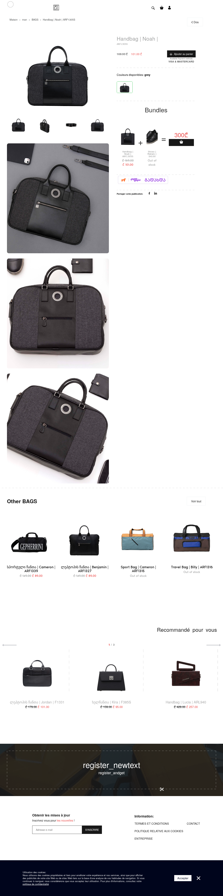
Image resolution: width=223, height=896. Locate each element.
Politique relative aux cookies (158, 831)
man (24, 19)
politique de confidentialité (36, 884)
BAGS (35, 19)
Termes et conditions (151, 824)
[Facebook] (150, 193)
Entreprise (143, 839)
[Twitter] (155, 193)
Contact (193, 824)
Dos (196, 22)
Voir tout (196, 501)
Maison (14, 19)
